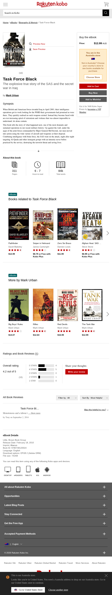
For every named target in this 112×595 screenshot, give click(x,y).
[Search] (106, 13)
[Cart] (106, 4)
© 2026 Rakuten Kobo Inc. (16, 553)
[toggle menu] (5, 4)
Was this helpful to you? (95, 410)
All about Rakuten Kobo (17, 487)
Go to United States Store (31, 590)
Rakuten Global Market (45, 563)
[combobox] (67, 397)
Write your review (76, 372)
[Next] (107, 233)
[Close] (106, 575)
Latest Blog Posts (14, 505)
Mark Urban (12, 95)
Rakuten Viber (25, 563)
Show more (34, 413)
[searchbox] (56, 13)
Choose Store (93, 77)
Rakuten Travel (66, 563)
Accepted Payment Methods (20, 534)
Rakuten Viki (10, 563)
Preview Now (39, 44)
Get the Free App (13, 523)
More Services (82, 563)
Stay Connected (13, 514)
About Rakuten (99, 563)
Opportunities (12, 496)
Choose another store (58, 590)
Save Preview (39, 49)
